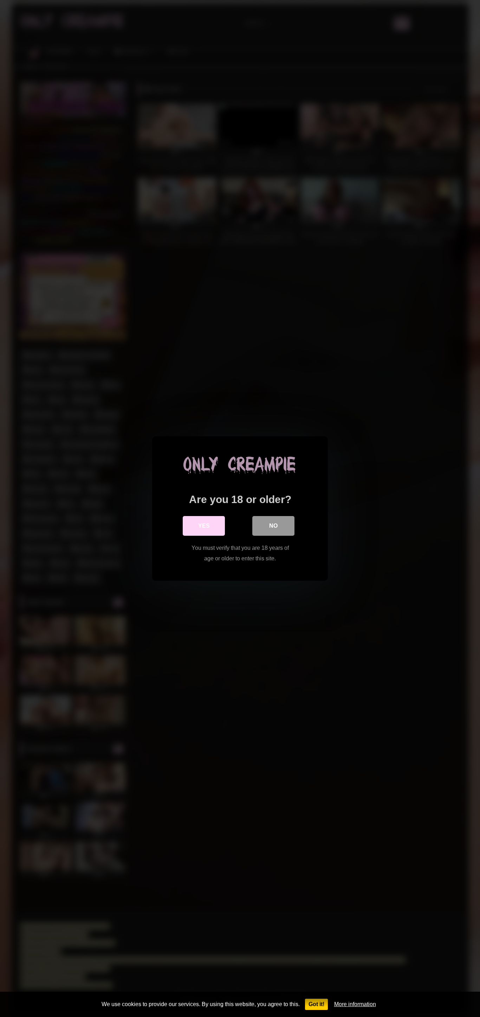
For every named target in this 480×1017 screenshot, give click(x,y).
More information (355, 1004)
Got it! (316, 1004)
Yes (204, 526)
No (273, 526)
